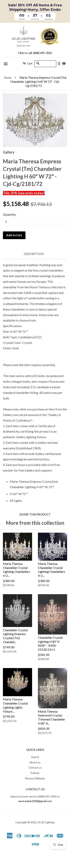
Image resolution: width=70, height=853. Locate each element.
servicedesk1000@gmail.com (35, 801)
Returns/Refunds (35, 778)
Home (7, 77)
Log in (59, 63)
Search (35, 757)
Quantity (9, 214)
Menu (6, 63)
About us (35, 762)
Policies (35, 773)
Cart (29, 63)
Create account (64, 63)
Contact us (35, 767)
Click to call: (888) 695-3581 (35, 53)
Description (34, 254)
